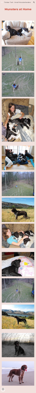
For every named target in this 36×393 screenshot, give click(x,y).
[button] (2, 2)
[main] (18, 9)
